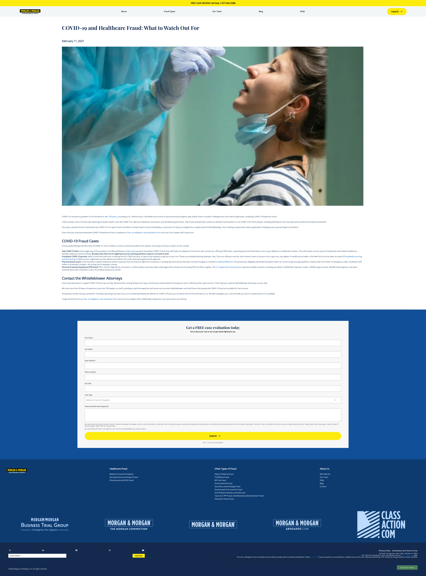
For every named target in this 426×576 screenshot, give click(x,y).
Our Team (217, 11)
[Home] (51, 11)
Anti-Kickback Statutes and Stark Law (230, 492)
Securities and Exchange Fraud (227, 486)
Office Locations (407, 555)
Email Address (90, 361)
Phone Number (90, 372)
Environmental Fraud (223, 483)
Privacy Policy (384, 551)
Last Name (89, 349)
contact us (314, 557)
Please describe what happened (96, 406)
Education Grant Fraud (224, 499)
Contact (323, 486)
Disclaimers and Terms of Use (404, 551)
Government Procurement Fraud (228, 489)
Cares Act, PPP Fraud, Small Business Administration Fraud (239, 496)
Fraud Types (169, 11)
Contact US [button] (394, 11)
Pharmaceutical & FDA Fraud (122, 480)
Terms (118, 429)
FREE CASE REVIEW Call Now (213, 3)
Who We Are (325, 474)
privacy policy (141, 429)
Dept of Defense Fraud (224, 474)
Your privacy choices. (407, 567)
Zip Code (88, 383)
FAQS (302, 11)
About (124, 11)
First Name (89, 338)
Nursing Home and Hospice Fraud (124, 477)
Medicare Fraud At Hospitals (121, 474)
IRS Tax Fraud (220, 480)
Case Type (88, 395)
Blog (261, 11)
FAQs (322, 480)
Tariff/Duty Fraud (222, 477)
